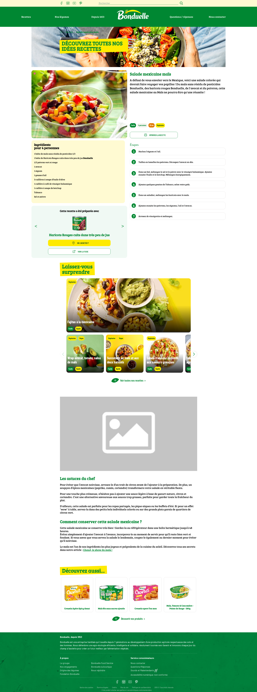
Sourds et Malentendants (142, 670)
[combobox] (138, 3)
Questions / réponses (181, 16)
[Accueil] (61, 32)
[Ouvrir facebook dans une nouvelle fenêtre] (61, 4)
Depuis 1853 (97, 16)
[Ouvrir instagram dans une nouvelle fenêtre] (68, 4)
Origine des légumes (69, 670)
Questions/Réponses (140, 666)
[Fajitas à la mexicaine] (128, 331)
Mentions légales (102, 687)
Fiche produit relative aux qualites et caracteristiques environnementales (127, 690)
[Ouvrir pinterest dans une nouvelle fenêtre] (80, 4)
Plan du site (124, 687)
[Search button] (181, 3)
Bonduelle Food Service (102, 663)
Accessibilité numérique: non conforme (149, 674)
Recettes (26, 16)
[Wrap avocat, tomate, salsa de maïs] (85, 371)
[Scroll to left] (63, 354)
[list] (128, 354)
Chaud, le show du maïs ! (97, 550)
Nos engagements (68, 666)
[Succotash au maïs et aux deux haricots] (124, 371)
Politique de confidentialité (141, 687)
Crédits (114, 687)
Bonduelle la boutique (101, 666)
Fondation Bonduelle (69, 673)
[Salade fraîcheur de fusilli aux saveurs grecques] (164, 371)
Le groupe (64, 663)
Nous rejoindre (98, 670)
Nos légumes (62, 16)
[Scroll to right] (194, 354)
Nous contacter (217, 16)
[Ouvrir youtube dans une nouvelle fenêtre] (74, 4)
